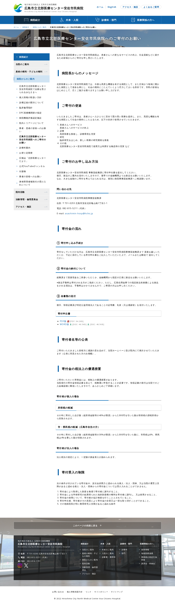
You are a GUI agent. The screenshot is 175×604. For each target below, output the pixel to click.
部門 (124, 553)
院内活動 (86, 563)
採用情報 (145, 549)
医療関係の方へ (147, 543)
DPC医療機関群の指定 (30, 112)
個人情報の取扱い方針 (30, 97)
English (112, 7)
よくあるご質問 (151, 7)
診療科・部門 (126, 543)
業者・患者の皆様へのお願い (32, 130)
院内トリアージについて (31, 123)
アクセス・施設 (130, 7)
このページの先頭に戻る (85, 525)
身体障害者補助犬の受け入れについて (32, 183)
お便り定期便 (26, 152)
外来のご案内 (108, 549)
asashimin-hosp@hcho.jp (79, 213)
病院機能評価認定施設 (30, 117)
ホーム (100, 7)
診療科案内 (24, 147)
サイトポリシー (101, 592)
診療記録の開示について (31, 102)
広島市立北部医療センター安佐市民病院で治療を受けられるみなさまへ (32, 89)
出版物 (22, 171)
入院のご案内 (108, 553)
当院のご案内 (88, 549)
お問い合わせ (58, 592)
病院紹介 (25, 27)
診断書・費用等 (109, 557)
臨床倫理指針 (26, 107)
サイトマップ (117, 592)
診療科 (124, 549)
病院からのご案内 (40, 27)
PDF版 (72, 321)
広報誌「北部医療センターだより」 (32, 159)
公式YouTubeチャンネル (32, 166)
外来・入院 (105, 543)
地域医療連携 (147, 553)
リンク (88, 592)
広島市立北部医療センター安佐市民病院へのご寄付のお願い (32, 139)
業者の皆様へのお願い (30, 176)
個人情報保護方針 (75, 592)
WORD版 (73, 324)
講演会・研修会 (148, 563)
